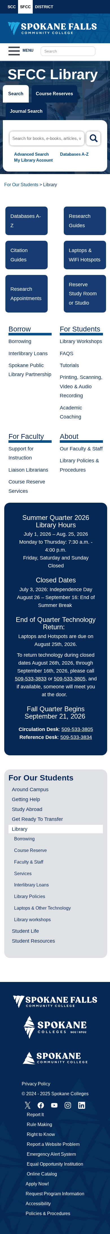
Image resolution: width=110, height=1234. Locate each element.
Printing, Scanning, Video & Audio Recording (81, 386)
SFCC (25, 7)
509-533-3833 (31, 679)
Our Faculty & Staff (81, 449)
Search (16, 93)
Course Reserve (30, 850)
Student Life (25, 931)
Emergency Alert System (51, 1154)
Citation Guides (19, 255)
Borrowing (24, 838)
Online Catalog (42, 1174)
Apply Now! (37, 1183)
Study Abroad (27, 809)
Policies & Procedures (48, 1213)
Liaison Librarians (28, 470)
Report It (35, 1114)
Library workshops (32, 919)
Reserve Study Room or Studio (83, 294)
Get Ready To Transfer (37, 819)
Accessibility (38, 1203)
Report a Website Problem (53, 1144)
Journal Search (26, 111)
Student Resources (33, 941)
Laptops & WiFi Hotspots (84, 255)
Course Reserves (54, 93)
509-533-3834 (76, 737)
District (44, 7)
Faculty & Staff (28, 862)
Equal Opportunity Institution (55, 1164)
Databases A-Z (74, 154)
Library (19, 829)
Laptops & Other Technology (42, 908)
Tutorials (69, 365)
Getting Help (26, 799)
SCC (12, 7)
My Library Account (33, 160)
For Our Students (21, 184)
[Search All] (93, 138)
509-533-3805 (69, 679)
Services (23, 873)
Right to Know (41, 1134)
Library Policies (29, 896)
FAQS (66, 353)
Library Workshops (81, 341)
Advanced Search (31, 154)
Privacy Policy (36, 1083)
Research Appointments (25, 293)
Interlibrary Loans (31, 884)
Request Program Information (55, 1193)
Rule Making (39, 1124)
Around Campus (30, 789)
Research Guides (80, 220)
